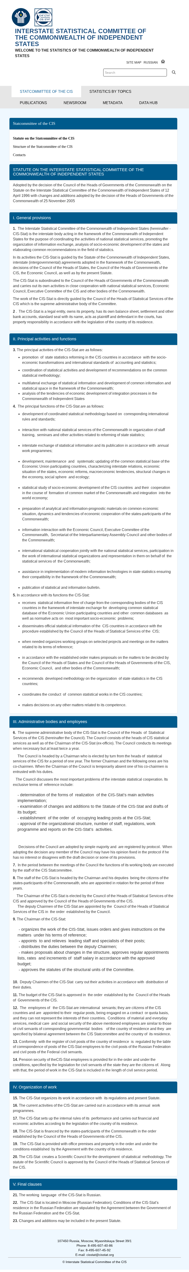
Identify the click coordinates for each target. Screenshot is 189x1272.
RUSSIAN (151, 62)
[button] (46, 91)
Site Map (133, 62)
